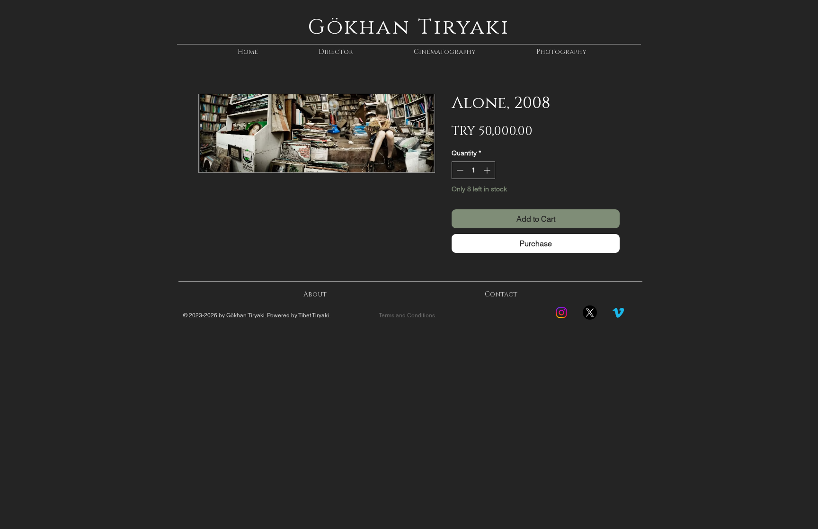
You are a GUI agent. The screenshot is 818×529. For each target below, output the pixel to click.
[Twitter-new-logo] (590, 312)
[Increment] (488, 170)
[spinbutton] (473, 170)
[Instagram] (561, 312)
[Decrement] (459, 170)
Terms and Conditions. (407, 315)
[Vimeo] (618, 312)
